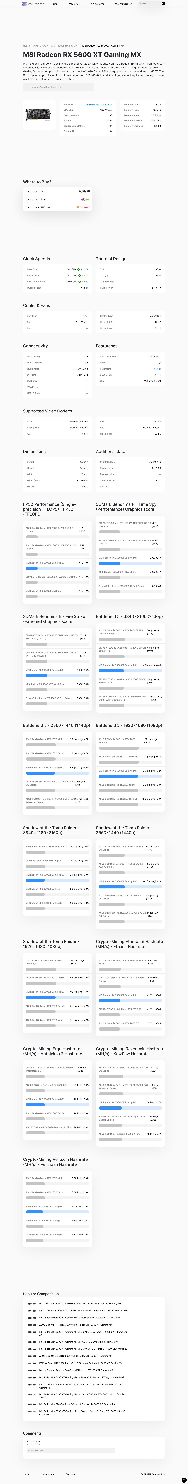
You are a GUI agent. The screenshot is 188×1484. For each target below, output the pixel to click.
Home (26, 1474)
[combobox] (58, 87)
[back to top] (184, 1480)
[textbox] (58, 87)
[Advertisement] (94, 26)
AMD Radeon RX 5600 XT (99, 104)
